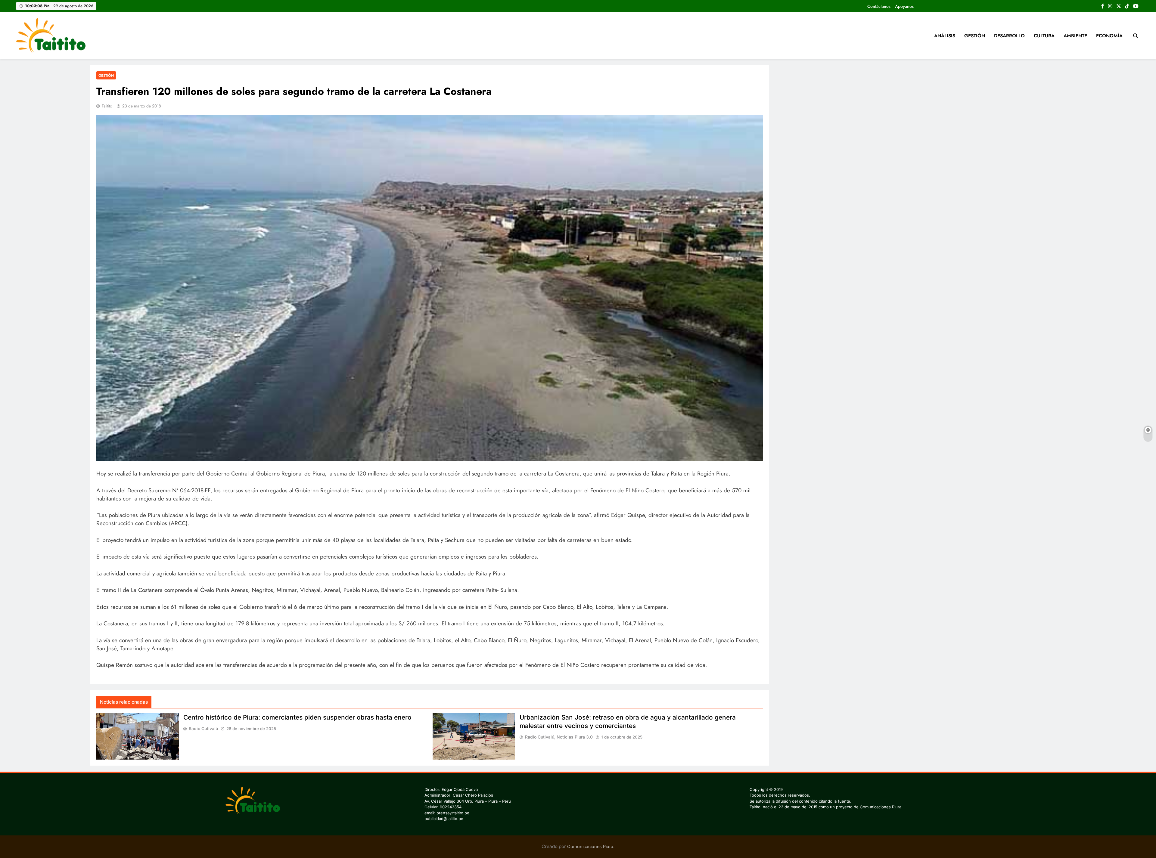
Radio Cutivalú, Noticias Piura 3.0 (559, 736)
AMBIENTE (1075, 35)
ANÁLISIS (944, 35)
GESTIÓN (974, 35)
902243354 (450, 806)
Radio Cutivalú (203, 728)
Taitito (107, 106)
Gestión (106, 75)
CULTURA (1044, 35)
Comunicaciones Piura (880, 806)
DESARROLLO (1009, 35)
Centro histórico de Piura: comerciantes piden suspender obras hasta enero (297, 717)
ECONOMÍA (1109, 35)
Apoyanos (904, 6)
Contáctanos (878, 6)
